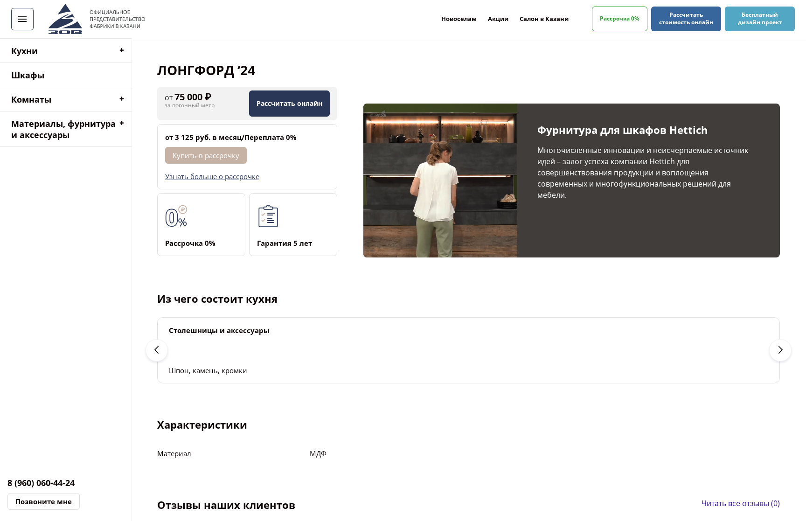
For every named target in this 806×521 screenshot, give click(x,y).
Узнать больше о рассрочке (212, 176)
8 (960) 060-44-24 (41, 482)
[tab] (66, 51)
